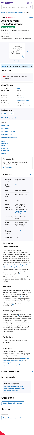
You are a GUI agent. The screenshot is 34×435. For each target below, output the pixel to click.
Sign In (4, 66)
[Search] (31, 7)
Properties (5, 125)
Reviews (4, 153)
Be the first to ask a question (13, 403)
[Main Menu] (2, 3)
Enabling (18, 230)
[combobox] (17, 7)
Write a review (16, 33)
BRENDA (22, 100)
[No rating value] (5, 33)
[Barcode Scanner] (28, 3)
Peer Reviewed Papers (4, 143)
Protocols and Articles (9, 137)
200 (16, 185)
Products (3, 12)
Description (5, 128)
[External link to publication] (19, 273)
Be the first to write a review (13, 418)
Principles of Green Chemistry (20, 212)
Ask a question (25, 33)
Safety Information (8, 131)
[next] (28, 51)
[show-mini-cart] (31, 3)
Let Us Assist (7, 167)
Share (31, 17)
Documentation (6, 134)
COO (11, 113)
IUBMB (27, 100)
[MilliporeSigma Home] (9, 3)
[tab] (4, 12)
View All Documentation (9, 118)
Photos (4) (17, 61)
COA (4, 113)
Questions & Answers (5, 149)
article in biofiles (11, 265)
